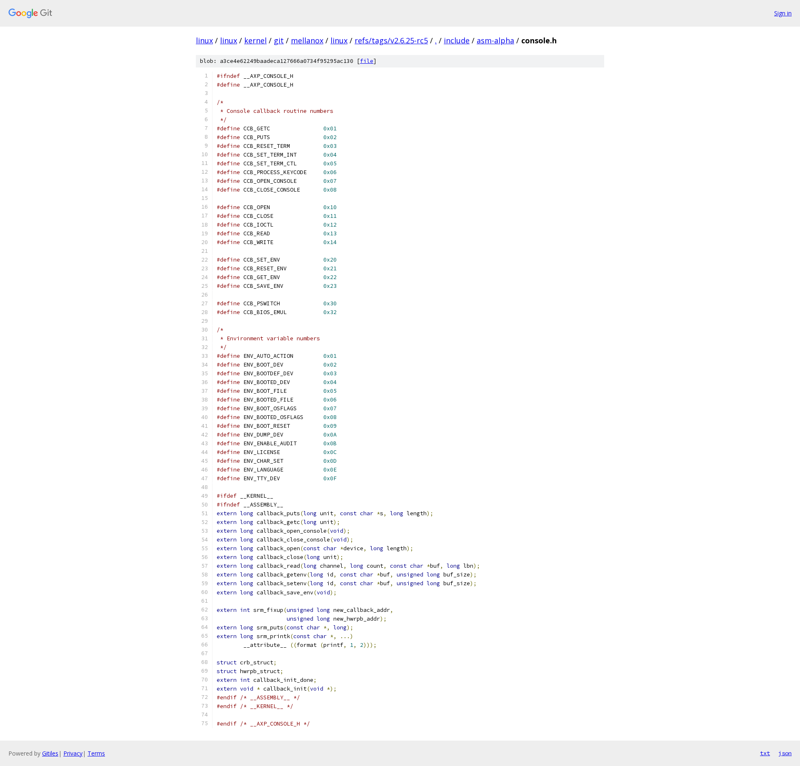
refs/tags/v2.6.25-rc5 (391, 40)
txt (765, 753)
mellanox (307, 40)
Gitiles (50, 753)
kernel (255, 40)
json (785, 753)
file (366, 61)
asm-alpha (495, 40)
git (279, 40)
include (457, 40)
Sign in (783, 13)
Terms (96, 753)
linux (204, 40)
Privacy (72, 753)
